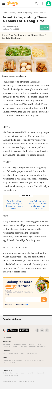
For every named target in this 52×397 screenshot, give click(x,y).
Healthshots (14, 375)
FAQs (22, 353)
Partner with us (32, 353)
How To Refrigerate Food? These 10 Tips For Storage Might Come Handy (38, 205)
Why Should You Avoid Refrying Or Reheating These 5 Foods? (14, 205)
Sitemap (41, 360)
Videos (15, 347)
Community (32, 344)
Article (12, 13)
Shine (6, 375)
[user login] (48, 3)
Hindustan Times (8, 373)
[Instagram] (47, 330)
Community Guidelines (11, 363)
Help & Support (14, 353)
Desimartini (40, 373)
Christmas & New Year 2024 (37, 347)
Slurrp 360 (7, 347)
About (4, 353)
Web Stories (6, 344)
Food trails (23, 347)
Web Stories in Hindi (19, 344)
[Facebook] (37, 330)
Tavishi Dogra (11, 27)
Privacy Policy (7, 360)
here (26, 304)
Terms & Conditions (30, 360)
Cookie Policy (18, 360)
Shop (39, 344)
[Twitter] (42, 330)
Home (5, 13)
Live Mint (31, 373)
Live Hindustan (20, 373)
